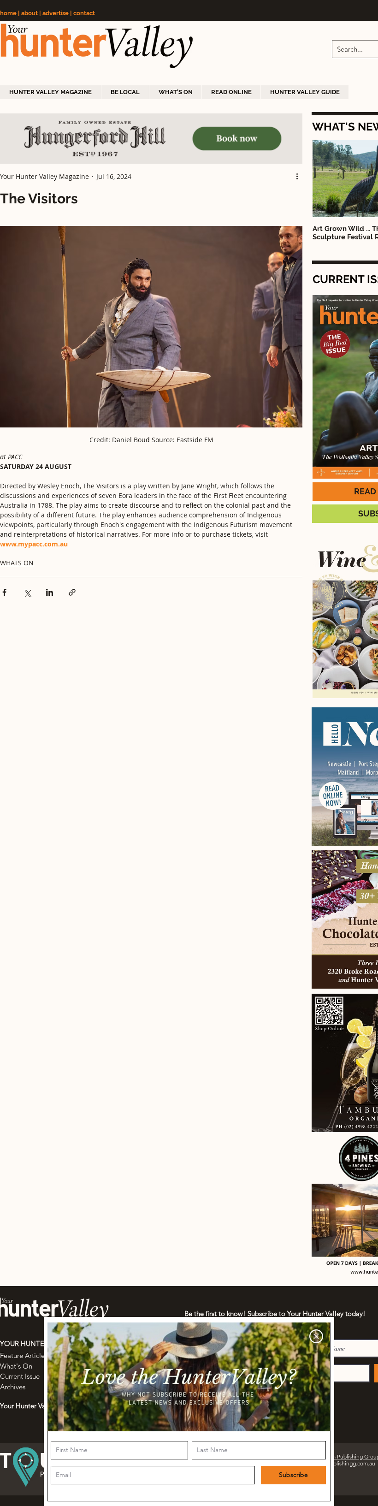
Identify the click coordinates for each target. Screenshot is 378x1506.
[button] (316, 1336)
